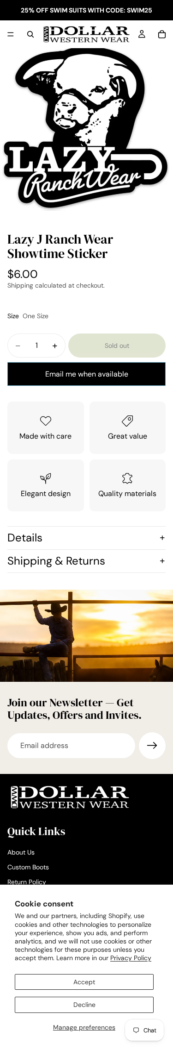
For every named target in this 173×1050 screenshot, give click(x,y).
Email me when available (86, 374)
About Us (21, 853)
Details (24, 537)
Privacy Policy (130, 958)
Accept (84, 982)
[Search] (30, 34)
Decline (84, 1004)
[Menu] (10, 34)
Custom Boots (28, 867)
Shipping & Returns (56, 560)
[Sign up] (152, 745)
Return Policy (26, 882)
